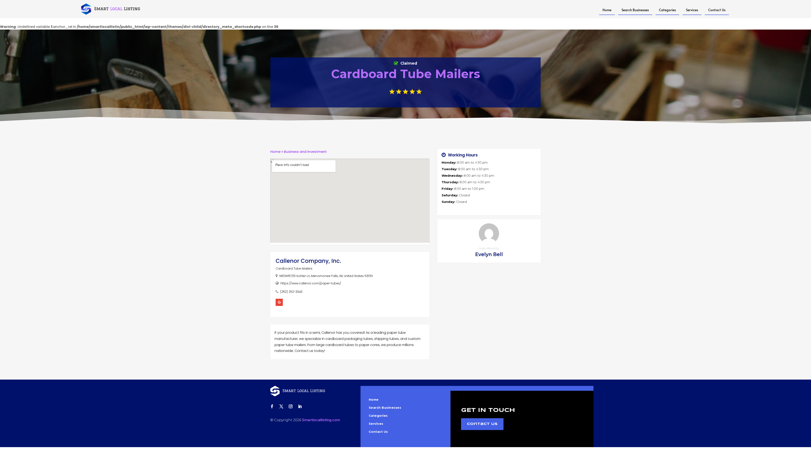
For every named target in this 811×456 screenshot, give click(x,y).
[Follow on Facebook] (272, 406)
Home (607, 9)
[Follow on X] (281, 406)
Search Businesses (635, 9)
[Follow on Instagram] (290, 406)
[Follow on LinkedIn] (300, 406)
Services (692, 9)
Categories (667, 9)
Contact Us (716, 9)
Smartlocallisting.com (321, 420)
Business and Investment (305, 151)
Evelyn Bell (489, 254)
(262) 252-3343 (291, 292)
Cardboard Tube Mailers (294, 268)
